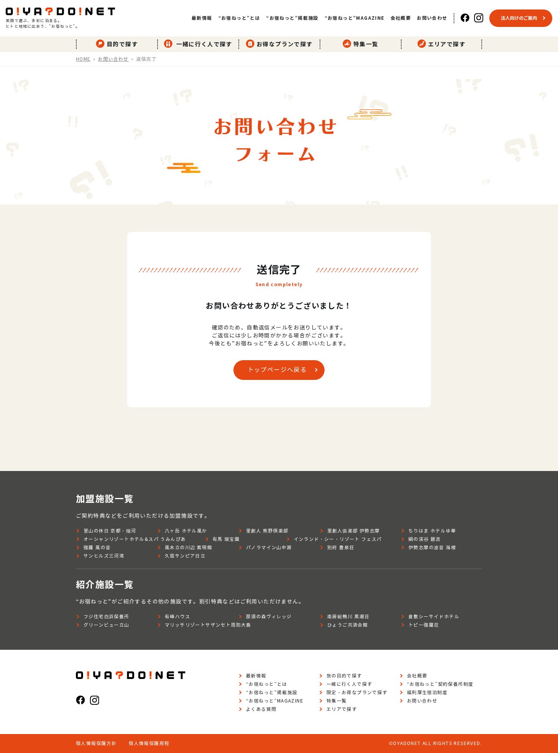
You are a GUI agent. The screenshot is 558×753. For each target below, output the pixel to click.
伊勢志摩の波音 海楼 (432, 547)
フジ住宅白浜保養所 (106, 616)
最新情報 (202, 18)
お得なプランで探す (285, 44)
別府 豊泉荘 (340, 547)
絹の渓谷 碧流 (424, 539)
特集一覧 (365, 44)
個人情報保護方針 (96, 743)
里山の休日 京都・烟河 (110, 531)
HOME (83, 59)
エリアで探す (446, 44)
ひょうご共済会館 (347, 625)
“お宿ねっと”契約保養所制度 (440, 684)
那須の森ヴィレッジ (269, 616)
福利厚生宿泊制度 (427, 692)
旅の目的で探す (344, 676)
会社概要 (401, 18)
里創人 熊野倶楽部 (267, 531)
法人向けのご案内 (519, 18)
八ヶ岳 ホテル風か (186, 531)
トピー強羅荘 (423, 625)
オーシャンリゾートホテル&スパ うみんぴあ (135, 539)
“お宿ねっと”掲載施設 (292, 18)
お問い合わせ (432, 18)
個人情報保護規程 (149, 743)
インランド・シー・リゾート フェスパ (338, 539)
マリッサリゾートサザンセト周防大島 (208, 625)
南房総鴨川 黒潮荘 (348, 616)
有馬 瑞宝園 (226, 539)
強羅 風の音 (97, 547)
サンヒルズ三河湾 (104, 556)
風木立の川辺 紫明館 (188, 547)
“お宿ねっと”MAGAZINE (355, 18)
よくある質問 (261, 709)
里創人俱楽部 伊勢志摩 (353, 531)
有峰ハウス (177, 616)
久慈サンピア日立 (185, 556)
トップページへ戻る (277, 369)
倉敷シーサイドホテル (433, 616)
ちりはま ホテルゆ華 (432, 531)
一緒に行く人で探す (203, 44)
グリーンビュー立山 (106, 625)
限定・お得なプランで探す (357, 692)
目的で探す (122, 44)
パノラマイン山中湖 (269, 547)
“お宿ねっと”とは (239, 18)
